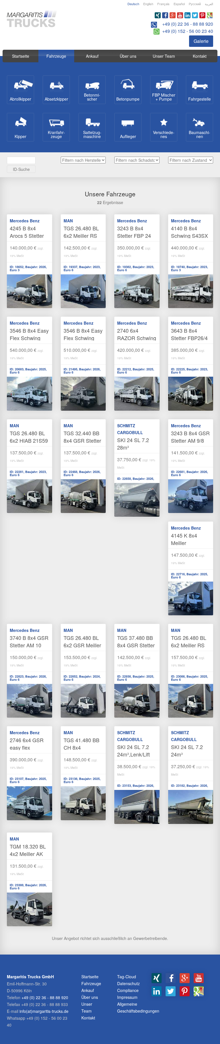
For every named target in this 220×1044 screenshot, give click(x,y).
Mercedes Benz (25, 220)
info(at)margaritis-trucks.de (43, 1011)
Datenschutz (128, 983)
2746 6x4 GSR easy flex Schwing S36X (27, 747)
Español (179, 3)
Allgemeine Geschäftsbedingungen (138, 1007)
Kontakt (200, 56)
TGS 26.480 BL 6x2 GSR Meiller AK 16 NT (82, 645)
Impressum (127, 997)
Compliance (128, 990)
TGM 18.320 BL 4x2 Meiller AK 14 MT (28, 854)
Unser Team (164, 56)
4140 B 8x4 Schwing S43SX (189, 231)
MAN (68, 220)
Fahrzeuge (56, 56)
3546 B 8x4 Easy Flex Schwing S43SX (83, 338)
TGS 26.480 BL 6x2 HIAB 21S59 (29, 436)
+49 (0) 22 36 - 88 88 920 (187, 24)
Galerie (201, 41)
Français (163, 3)
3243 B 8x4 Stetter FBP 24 (134, 231)
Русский (195, 3)
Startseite (20, 56)
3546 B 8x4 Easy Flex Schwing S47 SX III (29, 338)
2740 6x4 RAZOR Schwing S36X (136, 338)
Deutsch (133, 3)
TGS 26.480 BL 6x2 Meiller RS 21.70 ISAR (81, 235)
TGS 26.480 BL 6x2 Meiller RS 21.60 (188, 645)
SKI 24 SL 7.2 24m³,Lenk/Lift (133, 750)
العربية (209, 3)
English (148, 3)
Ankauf (92, 56)
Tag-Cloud (126, 976)
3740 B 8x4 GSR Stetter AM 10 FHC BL (29, 645)
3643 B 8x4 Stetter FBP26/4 (189, 334)
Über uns (128, 56)
